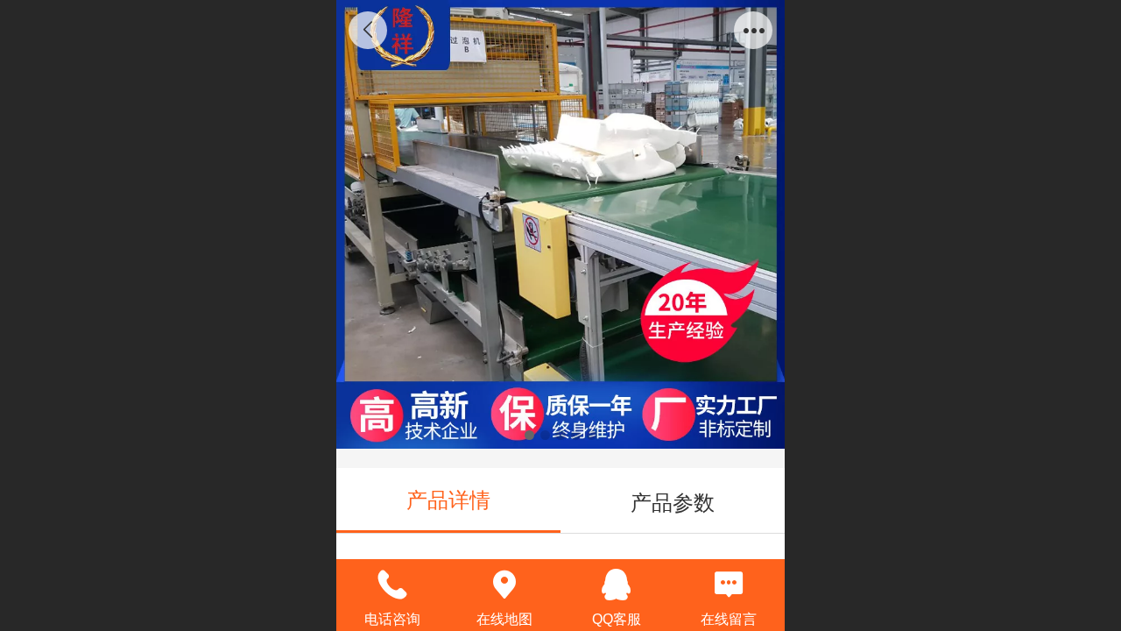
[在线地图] (504, 585)
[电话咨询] (392, 585)
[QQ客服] (616, 585)
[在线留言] (729, 585)
